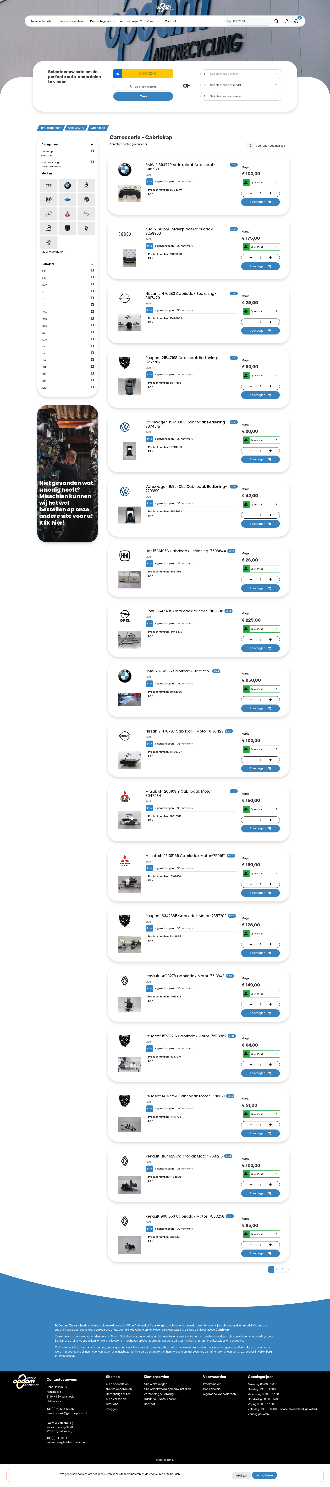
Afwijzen (241, 1475)
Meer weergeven (52, 252)
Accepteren (264, 1475)
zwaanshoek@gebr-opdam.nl (67, 1413)
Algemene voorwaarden (219, 1394)
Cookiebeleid (212, 1389)
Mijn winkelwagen (155, 1384)
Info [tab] (149, 181)
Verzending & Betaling (159, 1394)
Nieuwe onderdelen (72, 21)
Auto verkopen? (131, 21)
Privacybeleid (212, 1384)
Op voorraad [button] (256, 182)
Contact (170, 21)
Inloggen (112, 1409)
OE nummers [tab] (185, 181)
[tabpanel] (165, 86)
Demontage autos (102, 21)
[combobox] (245, 73)
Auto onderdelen (41, 21)
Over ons (153, 21)
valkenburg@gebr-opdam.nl (66, 1442)
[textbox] (225, 74)
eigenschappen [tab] (164, 181)
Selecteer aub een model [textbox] (225, 85)
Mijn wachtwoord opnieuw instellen (167, 1389)
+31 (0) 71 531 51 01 (58, 1438)
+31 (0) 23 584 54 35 (60, 1409)
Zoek (143, 96)
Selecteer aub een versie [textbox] (225, 96)
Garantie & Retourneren (160, 1399)
